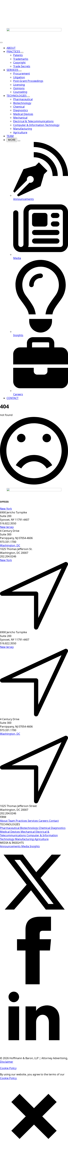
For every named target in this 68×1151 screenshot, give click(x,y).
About (4, 821)
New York (6, 508)
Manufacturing (24, 839)
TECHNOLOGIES (17, 95)
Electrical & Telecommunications (24, 833)
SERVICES (13, 70)
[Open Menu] (1, 42)
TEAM (10, 136)
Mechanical (28, 832)
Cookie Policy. (8, 1078)
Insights (35, 846)
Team (12, 821)
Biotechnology (29, 828)
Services (33, 821)
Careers (44, 821)
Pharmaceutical (10, 828)
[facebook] (34, 983)
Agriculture (41, 839)
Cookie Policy (8, 1068)
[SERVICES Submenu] (20, 70)
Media (25, 846)
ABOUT (11, 48)
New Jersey (7, 527)
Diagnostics (58, 828)
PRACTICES (14, 51)
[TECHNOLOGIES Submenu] (28, 96)
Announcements (10, 846)
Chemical (45, 828)
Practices (22, 821)
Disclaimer (6, 1062)
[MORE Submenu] (19, 140)
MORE (12, 140)
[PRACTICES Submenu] (22, 52)
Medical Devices (10, 832)
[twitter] (34, 915)
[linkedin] (34, 1052)
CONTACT (12, 398)
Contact (54, 821)
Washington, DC (10, 545)
